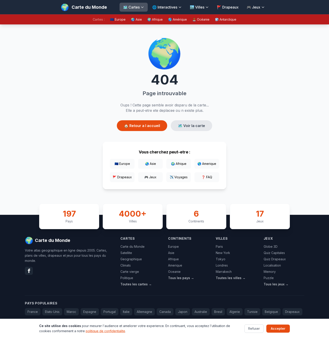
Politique (126, 278)
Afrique (173, 259)
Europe (173, 246)
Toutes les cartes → (136, 284)
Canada (165, 312)
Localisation (272, 265)
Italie (126, 312)
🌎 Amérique (177, 19)
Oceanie (174, 271)
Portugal (109, 312)
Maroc (71, 312)
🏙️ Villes (197, 7)
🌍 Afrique (155, 19)
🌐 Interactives (164, 7)
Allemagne (144, 312)
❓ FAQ (206, 177)
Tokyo (220, 259)
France (33, 312)
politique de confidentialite (105, 331)
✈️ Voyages (179, 177)
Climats (125, 265)
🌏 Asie (136, 19)
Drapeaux (292, 312)
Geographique (131, 259)
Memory (270, 271)
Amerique (175, 265)
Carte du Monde (132, 246)
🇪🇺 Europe (118, 19)
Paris (219, 246)
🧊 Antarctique (225, 19)
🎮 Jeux (253, 7)
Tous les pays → (181, 278)
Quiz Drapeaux (275, 259)
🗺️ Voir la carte (191, 125)
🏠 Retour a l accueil (142, 125)
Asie (171, 253)
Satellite (126, 253)
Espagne (89, 312)
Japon (182, 312)
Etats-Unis (52, 312)
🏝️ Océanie (200, 19)
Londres (222, 265)
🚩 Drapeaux (228, 7)
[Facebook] (29, 271)
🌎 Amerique (206, 164)
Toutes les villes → (231, 278)
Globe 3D (271, 246)
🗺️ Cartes (131, 7)
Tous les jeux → (276, 284)
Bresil (218, 312)
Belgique (271, 312)
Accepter (278, 328)
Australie (200, 312)
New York (223, 253)
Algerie (234, 312)
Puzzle (269, 278)
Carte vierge (129, 271)
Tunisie (252, 312)
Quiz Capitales (274, 253)
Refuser (254, 328)
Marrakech (224, 271)
